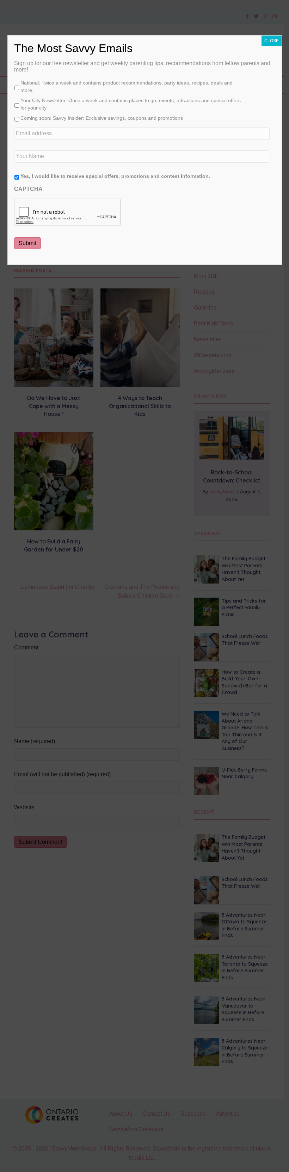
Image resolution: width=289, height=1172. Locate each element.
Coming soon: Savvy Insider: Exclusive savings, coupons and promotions (101, 118)
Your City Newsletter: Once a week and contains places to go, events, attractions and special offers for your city (130, 104)
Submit (27, 243)
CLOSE (271, 40)
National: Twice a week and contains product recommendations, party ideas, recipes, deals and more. (126, 86)
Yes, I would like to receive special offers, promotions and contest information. (115, 176)
